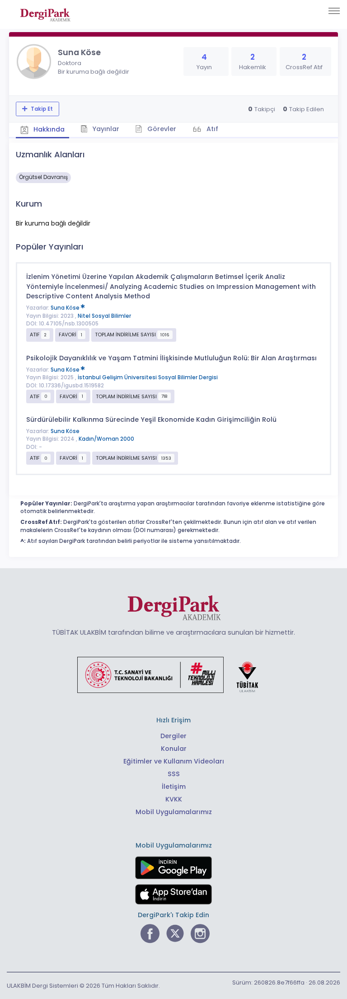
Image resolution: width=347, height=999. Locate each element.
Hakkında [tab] (48, 129)
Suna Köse (66, 307)
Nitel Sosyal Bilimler (104, 316)
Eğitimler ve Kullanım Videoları (173, 761)
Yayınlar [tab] (104, 128)
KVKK (173, 799)
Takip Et (41, 109)
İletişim (174, 786)
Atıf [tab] (211, 128)
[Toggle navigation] (334, 10)
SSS (174, 773)
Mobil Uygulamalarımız (174, 811)
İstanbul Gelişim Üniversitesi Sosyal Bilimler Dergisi (148, 377)
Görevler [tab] (160, 128)
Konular (174, 748)
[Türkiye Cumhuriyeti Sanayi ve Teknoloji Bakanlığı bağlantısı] (173, 674)
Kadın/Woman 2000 (106, 439)
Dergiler (173, 735)
